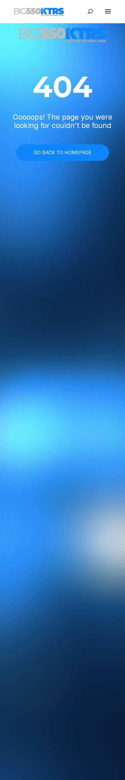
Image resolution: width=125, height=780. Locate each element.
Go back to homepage (63, 152)
